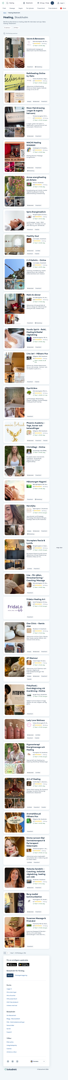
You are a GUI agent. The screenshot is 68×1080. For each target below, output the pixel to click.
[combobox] (13, 3)
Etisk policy (10, 1042)
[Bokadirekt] (3, 3)
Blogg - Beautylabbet (13, 1019)
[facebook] (17, 1061)
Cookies (9, 1048)
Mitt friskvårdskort (12, 1002)
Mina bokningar (11, 992)
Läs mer (10, 975)
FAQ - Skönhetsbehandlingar (16, 1022)
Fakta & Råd (10, 1025)
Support (9, 1032)
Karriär (9, 1029)
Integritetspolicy (12, 1045)
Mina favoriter (11, 995)
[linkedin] (12, 1061)
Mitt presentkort (12, 999)
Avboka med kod (12, 1005)
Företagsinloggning (21, 975)
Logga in (9, 989)
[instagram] (8, 1061)
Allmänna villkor (12, 1052)
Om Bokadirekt (11, 1015)
